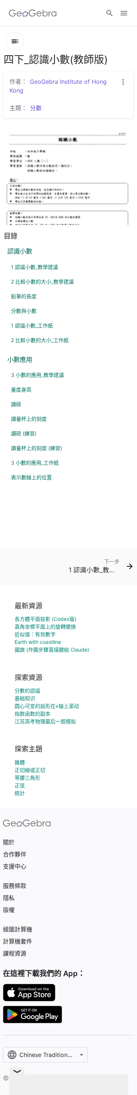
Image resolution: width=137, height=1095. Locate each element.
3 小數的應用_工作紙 (35, 463)
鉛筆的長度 (24, 296)
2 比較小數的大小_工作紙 (40, 340)
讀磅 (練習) (24, 433)
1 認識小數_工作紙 (32, 325)
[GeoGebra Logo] (33, 13)
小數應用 (19, 359)
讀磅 (16, 404)
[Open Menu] (123, 13)
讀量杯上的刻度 (29, 419)
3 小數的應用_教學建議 (37, 375)
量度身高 (21, 389)
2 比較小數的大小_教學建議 (42, 281)
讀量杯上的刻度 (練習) (36, 448)
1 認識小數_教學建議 (34, 267)
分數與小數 (24, 311)
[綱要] (15, 41)
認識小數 (19, 251)
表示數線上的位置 (31, 477)
